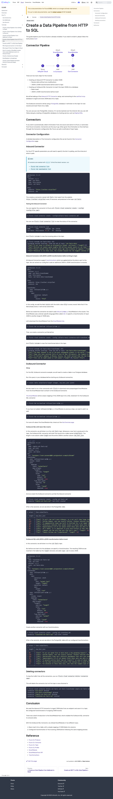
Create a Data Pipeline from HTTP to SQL (12, 40)
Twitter (60, 786)
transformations (51, 260)
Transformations (34, 755)
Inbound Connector (100, 15)
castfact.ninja (80, 96)
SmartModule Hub (58, 321)
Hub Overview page (68, 422)
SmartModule (33, 750)
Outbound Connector (100, 18)
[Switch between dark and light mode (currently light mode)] (91, 2)
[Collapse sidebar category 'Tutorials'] (22, 25)
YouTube (60, 791)
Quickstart (4, 10)
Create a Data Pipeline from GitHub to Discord (12, 32)
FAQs (12, 786)
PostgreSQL (55, 103)
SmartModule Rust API (36, 752)
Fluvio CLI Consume (35, 742)
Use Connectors (7, 18)
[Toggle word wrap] (84, 241)
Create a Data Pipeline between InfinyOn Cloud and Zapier (11, 61)
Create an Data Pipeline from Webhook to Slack (10, 36)
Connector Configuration (101, 13)
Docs (12, 783)
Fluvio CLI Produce (34, 740)
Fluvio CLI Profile (34, 747)
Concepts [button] (4, 67)
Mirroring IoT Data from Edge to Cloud (13, 48)
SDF (18, 2)
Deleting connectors (100, 20)
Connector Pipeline (98, 8)
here (35, 39)
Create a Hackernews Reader (10, 56)
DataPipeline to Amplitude (10, 58)
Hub (43, 2)
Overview (4, 13)
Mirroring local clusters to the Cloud (12, 46)
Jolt (64, 314)
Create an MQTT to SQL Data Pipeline (12, 43)
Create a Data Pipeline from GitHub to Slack (12, 28)
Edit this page (32, 761)
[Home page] (27, 17)
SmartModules (36, 2)
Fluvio (14, 2)
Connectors (28, 2)
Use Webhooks (6, 20)
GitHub (60, 789)
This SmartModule (31, 396)
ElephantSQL (79, 113)
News (12, 789)
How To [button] (4, 15)
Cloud (22, 2)
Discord (60, 783)
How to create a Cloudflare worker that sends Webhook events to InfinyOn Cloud (12, 52)
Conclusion (96, 22)
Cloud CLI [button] (4, 64)
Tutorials (4, 25)
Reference (96, 25)
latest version (57, 12)
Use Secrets (6, 22)
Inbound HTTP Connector (49, 96)
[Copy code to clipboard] (87, 175)
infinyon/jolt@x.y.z (62, 311)
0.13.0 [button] (73, 2)
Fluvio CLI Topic (33, 745)
